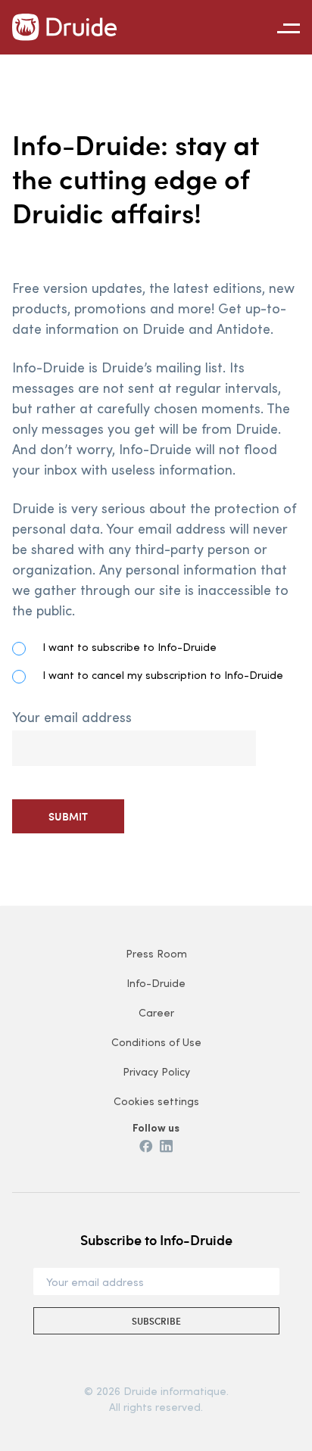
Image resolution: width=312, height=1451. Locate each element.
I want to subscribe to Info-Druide (129, 647)
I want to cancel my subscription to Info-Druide (162, 675)
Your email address (72, 717)
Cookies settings (156, 1101)
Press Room (156, 953)
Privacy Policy (156, 1071)
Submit (68, 816)
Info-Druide (156, 983)
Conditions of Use (156, 1042)
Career (156, 1012)
